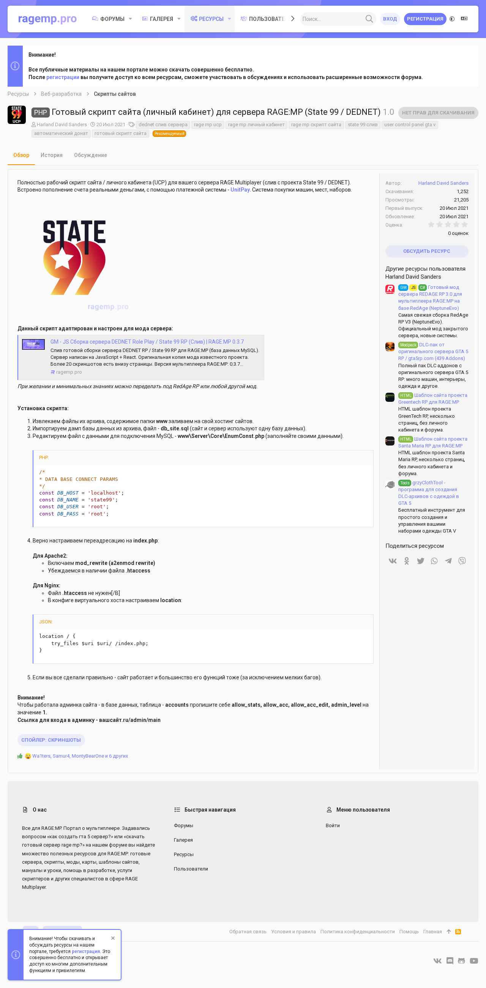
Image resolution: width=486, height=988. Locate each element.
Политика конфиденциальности (357, 931)
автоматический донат (61, 133)
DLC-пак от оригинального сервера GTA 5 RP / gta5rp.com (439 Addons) (433, 351)
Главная (432, 931)
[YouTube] (474, 961)
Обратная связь (248, 931)
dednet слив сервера (163, 124)
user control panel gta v (410, 124)
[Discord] (450, 961)
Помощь (409, 931)
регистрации (62, 77)
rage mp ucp (208, 124)
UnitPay (240, 190)
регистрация (86, 951)
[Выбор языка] (464, 19)
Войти (333, 825)
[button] (130, 19)
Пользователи (191, 869)
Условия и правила (293, 931)
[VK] (437, 961)
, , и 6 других (80, 756)
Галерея (183, 840)
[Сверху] (448, 931)
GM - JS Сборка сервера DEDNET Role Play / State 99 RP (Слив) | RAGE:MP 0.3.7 (147, 342)
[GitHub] (461, 961)
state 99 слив (363, 124)
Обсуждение (90, 155)
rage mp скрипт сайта (316, 124)
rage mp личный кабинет (256, 124)
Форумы (183, 825)
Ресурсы (184, 854)
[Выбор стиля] (452, 19)
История (52, 155)
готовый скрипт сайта (121, 133)
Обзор (21, 155)
